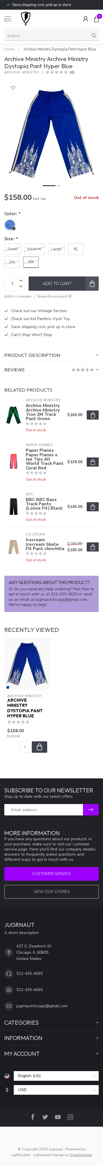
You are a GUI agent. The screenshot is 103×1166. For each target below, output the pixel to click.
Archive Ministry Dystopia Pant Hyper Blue (59, 49)
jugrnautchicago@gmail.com (42, 1006)
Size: (10, 239)
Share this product (52, 296)
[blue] (7, 687)
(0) (72, 72)
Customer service (51, 873)
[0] (96, 19)
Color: (12, 214)
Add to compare (17, 296)
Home (9, 49)
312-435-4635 (29, 973)
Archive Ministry (21, 72)
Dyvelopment (81, 1154)
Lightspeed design (48, 1154)
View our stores (51, 891)
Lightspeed (20, 1154)
